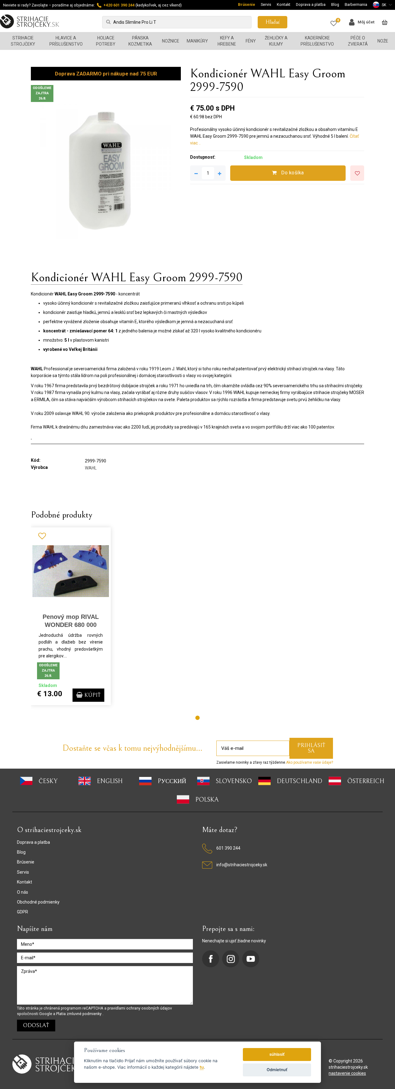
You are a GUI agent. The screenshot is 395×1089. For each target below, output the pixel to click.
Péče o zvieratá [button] (358, 41)
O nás (22, 892)
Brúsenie (246, 4)
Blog (335, 4)
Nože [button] (382, 41)
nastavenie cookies (347, 1073)
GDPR (22, 911)
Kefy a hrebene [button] (227, 41)
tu (202, 1067)
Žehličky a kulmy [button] (276, 41)
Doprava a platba (311, 4)
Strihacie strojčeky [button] (23, 41)
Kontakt (283, 4)
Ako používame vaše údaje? (309, 762)
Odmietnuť (277, 1069)
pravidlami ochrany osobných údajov (139, 1008)
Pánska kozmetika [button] (140, 41)
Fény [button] (251, 41)
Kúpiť (92, 695)
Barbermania (356, 4)
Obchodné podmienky (38, 902)
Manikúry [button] (197, 41)
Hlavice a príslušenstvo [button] (66, 41)
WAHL (91, 467)
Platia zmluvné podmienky (79, 1013)
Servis (266, 4)
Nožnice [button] (170, 41)
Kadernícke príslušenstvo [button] (317, 41)
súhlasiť (277, 1054)
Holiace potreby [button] (105, 41)
